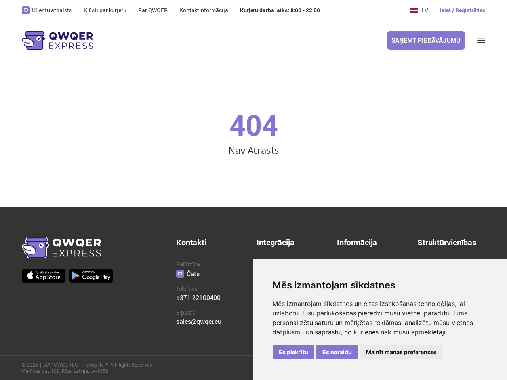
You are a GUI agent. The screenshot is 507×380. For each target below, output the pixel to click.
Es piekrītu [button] (293, 352)
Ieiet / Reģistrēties (462, 10)
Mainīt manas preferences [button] (401, 352)
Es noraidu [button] (337, 352)
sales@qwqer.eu (198, 321)
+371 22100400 (198, 297)
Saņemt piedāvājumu (426, 40)
